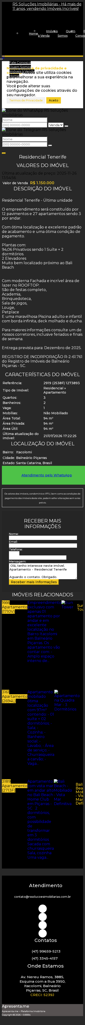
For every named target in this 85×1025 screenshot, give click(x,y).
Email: (13, 541)
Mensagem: (17, 561)
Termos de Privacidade (26, 100)
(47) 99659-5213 (46, 951)
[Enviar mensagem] (66, 126)
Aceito (53, 100)
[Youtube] (42, 917)
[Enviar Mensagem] (50, 145)
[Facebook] (42, 925)
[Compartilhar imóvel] (4, 153)
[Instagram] (42, 909)
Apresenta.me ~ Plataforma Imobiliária (23, 1011)
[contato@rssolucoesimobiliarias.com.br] (42, 933)
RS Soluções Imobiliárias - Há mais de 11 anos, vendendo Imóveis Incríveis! (47, 6)
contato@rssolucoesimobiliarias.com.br (42, 896)
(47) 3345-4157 (45, 958)
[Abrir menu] (1, 58)
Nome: (14, 534)
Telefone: (16, 549)
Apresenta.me (15, 1006)
